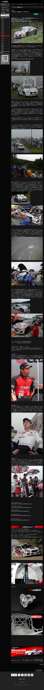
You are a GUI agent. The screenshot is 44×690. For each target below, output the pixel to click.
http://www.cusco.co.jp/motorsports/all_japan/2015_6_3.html (24, 58)
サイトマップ (22, 682)
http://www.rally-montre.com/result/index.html (24, 342)
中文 (24, 679)
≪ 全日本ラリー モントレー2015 (15, 660)
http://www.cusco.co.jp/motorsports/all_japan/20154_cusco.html (21, 515)
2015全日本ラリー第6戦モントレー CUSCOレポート (21, 11)
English (20, 679)
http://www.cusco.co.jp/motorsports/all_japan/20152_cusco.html (21, 507)
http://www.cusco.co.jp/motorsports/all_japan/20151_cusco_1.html (21, 503)
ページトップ (39, 670)
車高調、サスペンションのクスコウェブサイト (6, 2)
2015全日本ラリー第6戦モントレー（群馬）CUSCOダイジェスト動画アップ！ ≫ (38, 660)
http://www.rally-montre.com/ (26, 341)
